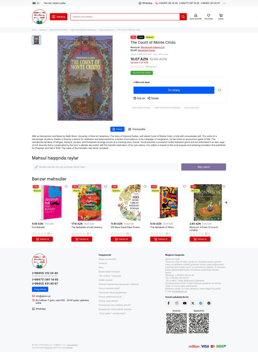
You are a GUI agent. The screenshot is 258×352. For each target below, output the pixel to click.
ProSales (48, 347)
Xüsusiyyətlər (138, 129)
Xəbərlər (103, 263)
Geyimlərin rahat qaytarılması (112, 292)
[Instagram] (176, 303)
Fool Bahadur (38, 227)
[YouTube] (184, 303)
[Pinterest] (209, 303)
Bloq (101, 267)
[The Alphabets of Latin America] (89, 202)
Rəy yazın (204, 166)
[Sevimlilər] (219, 90)
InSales (69, 347)
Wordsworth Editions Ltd (152, 47)
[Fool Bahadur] (50, 202)
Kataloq (42, 30)
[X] (192, 303)
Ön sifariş (174, 90)
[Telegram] (201, 303)
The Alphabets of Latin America (86, 227)
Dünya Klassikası (106, 30)
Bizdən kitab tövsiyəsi (109, 271)
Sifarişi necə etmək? (108, 301)
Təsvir (119, 129)
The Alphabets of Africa (162, 227)
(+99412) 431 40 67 (210, 3)
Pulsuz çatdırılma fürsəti (110, 296)
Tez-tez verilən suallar (55, 3)
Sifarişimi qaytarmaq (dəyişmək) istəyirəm (119, 284)
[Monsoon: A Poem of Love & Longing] (208, 202)
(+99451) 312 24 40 (168, 3)
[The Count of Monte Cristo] (85, 78)
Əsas (34, 30)
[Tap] (183, 16)
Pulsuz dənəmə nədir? (109, 288)
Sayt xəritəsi (72, 345)
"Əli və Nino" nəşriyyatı (110, 275)
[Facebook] (168, 303)
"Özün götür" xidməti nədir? (112, 313)
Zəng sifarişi (40, 289)
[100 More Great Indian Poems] (129, 202)
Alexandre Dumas (146, 50)
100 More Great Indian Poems (125, 227)
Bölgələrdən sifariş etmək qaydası (115, 309)
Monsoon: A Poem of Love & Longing (204, 228)
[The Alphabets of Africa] (168, 202)
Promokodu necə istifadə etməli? (115, 305)
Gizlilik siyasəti (106, 280)
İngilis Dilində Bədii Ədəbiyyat (83, 30)
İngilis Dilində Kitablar (58, 30)
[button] (32, 202)
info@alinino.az (43, 296)
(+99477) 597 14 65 (189, 3)
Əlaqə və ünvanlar (107, 259)
